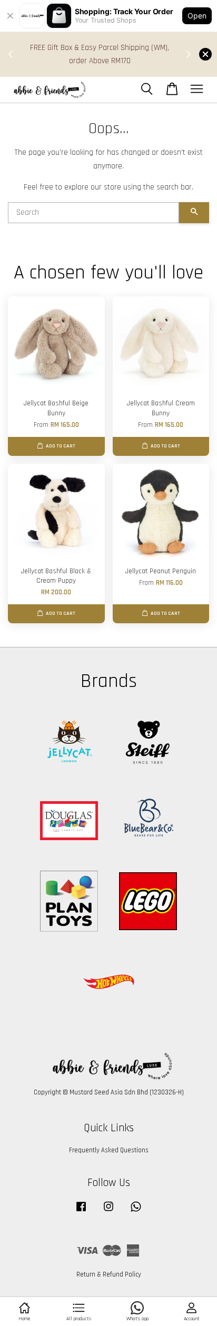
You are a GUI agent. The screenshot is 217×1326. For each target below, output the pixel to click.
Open (197, 15)
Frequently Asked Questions (109, 1150)
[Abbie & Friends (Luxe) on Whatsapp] (136, 1212)
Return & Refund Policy (108, 1274)
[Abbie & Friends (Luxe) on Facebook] (81, 1212)
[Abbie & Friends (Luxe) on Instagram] (108, 1212)
